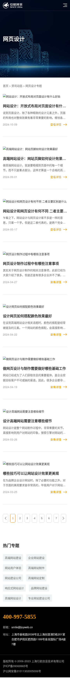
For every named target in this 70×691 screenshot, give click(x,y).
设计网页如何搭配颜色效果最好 (27, 315)
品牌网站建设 (39, 588)
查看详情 (55, 124)
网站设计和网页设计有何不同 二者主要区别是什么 (35, 211)
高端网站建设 (13, 558)
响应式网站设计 (14, 588)
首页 (5, 86)
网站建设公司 (13, 578)
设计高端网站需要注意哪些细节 (27, 420)
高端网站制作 (36, 568)
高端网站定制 (36, 578)
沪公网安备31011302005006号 (22, 671)
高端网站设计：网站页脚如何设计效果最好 (34, 159)
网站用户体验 (13, 568)
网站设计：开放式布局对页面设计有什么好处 (34, 106)
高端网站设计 (13, 598)
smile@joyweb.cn (22, 627)
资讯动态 (16, 86)
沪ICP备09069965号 (15, 666)
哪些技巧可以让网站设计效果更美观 (31, 473)
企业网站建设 (36, 558)
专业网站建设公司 (39, 598)
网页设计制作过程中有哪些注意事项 (31, 263)
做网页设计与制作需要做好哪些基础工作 (34, 368)
